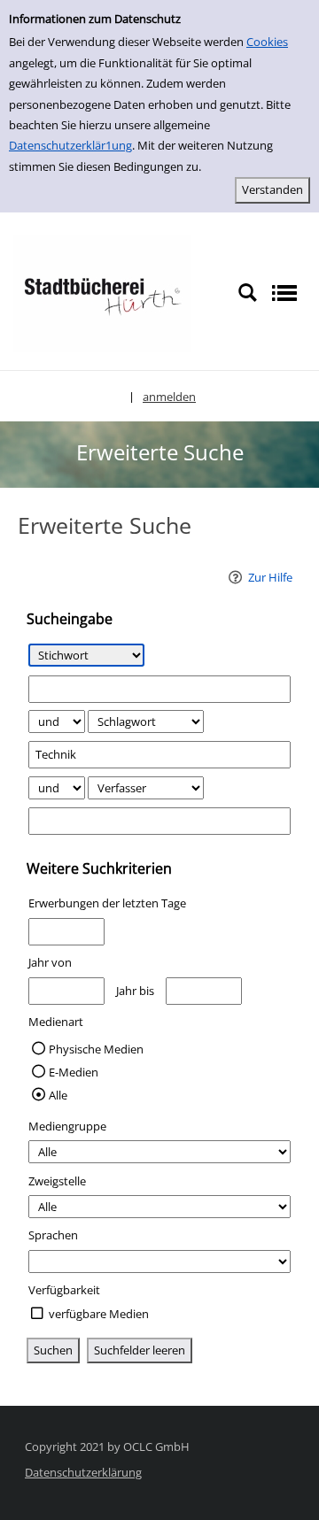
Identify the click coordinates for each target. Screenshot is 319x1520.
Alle (58, 1095)
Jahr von (50, 962)
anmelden (169, 397)
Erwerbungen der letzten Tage (107, 903)
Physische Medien (96, 1049)
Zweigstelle (57, 1181)
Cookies (267, 42)
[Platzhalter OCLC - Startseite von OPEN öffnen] (102, 292)
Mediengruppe (67, 1126)
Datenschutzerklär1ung (70, 145)
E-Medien (73, 1072)
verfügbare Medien (99, 1314)
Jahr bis (135, 991)
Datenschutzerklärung (83, 1472)
